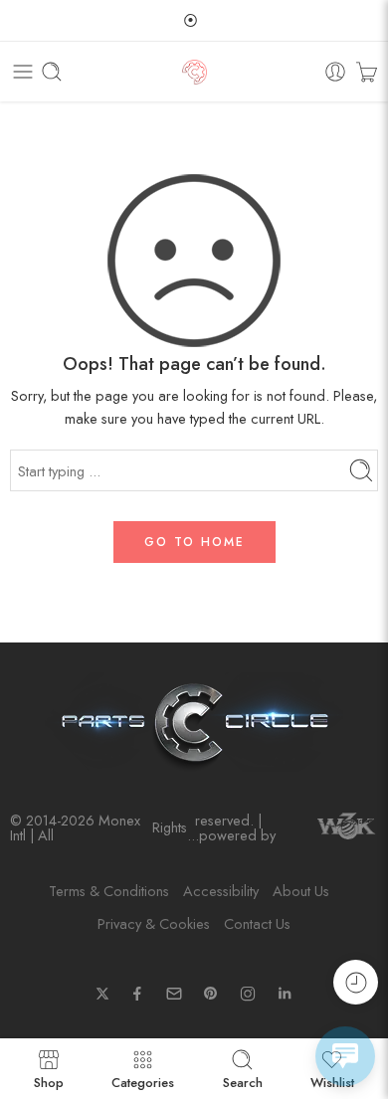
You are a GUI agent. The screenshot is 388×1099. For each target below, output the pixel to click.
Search (243, 1081)
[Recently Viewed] (355, 982)
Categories (142, 1081)
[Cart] (366, 72)
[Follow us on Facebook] (137, 994)
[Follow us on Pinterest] (211, 994)
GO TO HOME (194, 542)
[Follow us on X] (102, 994)
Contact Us (257, 923)
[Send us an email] (174, 994)
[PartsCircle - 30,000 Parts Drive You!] (194, 72)
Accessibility (221, 890)
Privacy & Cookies (153, 923)
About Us (301, 890)
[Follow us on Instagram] (248, 994)
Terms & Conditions (109, 890)
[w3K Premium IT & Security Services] (346, 828)
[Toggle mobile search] (52, 72)
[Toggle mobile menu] (23, 72)
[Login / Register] (335, 72)
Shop (49, 1081)
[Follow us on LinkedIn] (284, 994)
